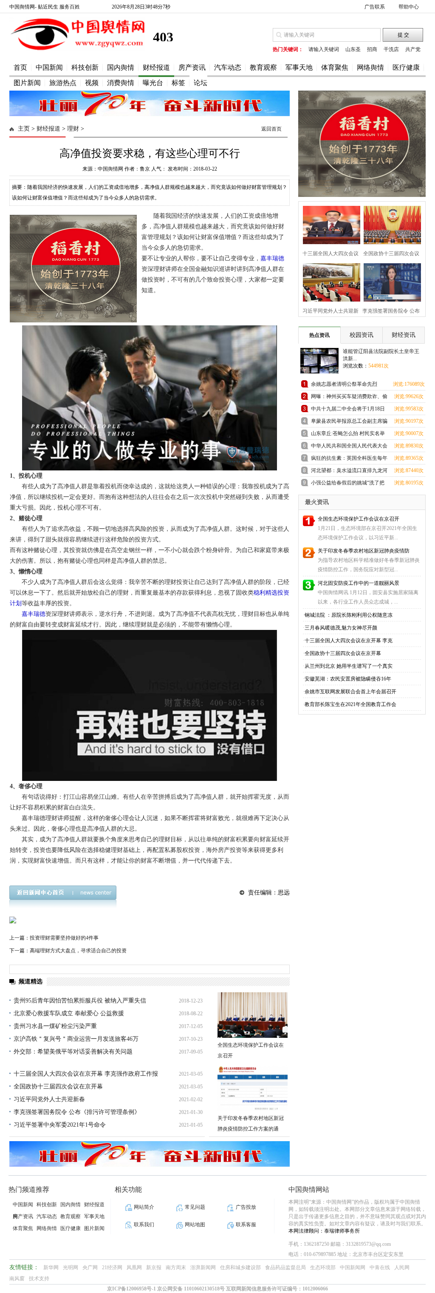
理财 (73, 128)
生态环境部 (323, 1267)
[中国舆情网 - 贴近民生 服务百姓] (77, 49)
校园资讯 (361, 335)
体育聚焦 (334, 67)
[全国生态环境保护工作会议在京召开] (253, 1015)
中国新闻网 (352, 1267)
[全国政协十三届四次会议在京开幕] (390, 224)
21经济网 (112, 1267)
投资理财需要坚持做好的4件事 (64, 938)
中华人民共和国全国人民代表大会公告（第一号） (349, 447)
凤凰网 (134, 1267)
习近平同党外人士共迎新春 (49, 1099)
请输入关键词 (323, 49)
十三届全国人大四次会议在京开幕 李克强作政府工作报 (86, 1074)
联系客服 (246, 1224)
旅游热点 (62, 82)
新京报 (153, 1267)
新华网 (51, 1267)
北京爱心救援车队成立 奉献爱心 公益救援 (69, 1013)
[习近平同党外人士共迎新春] (329, 281)
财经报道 (156, 67)
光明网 (70, 1267)
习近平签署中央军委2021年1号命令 (60, 1125)
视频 (92, 82)
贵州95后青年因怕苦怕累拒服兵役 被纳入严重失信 (80, 1000)
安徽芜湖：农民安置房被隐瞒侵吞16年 (348, 679)
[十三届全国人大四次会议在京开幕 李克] (329, 224)
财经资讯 (403, 335)
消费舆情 (120, 82)
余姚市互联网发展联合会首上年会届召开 (350, 692)
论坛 (200, 82)
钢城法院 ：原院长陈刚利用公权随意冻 (349, 615)
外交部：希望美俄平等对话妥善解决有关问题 (73, 1051)
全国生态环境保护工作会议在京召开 (358, 519)
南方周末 (176, 1267)
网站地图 (195, 1224)
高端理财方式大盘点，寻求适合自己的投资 (78, 951)
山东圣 (353, 49)
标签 (178, 82)
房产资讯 (192, 67)
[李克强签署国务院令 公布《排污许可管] (390, 281)
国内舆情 (120, 67)
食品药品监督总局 (285, 1267)
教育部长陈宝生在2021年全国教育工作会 (350, 704)
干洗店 (391, 49)
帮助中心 (408, 7)
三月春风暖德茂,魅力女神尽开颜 (341, 628)
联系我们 (144, 1224)
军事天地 (299, 67)
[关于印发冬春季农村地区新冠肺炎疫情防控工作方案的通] (253, 1088)
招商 (372, 49)
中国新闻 (49, 67)
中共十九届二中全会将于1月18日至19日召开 (348, 410)
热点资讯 (319, 335)
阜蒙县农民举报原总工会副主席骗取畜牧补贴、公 (349, 422)
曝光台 (153, 82)
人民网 (402, 1267)
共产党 (413, 49)
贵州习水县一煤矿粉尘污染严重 (55, 1026)
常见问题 (195, 1207)
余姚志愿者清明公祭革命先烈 (344, 384)
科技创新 (85, 67)
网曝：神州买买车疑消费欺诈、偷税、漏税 (349, 397)
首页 (20, 67)
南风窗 (17, 1279)
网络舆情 (370, 67)
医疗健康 (406, 67)
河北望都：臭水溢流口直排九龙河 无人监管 (349, 471)
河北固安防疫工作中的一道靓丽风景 (358, 583)
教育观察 (263, 67)
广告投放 (246, 1207)
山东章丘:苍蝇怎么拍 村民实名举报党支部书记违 (348, 434)
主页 (24, 128)
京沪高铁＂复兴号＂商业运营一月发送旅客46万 (76, 1039)
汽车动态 (227, 67)
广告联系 (374, 7)
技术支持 (39, 1279)
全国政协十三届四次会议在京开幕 (58, 1086)
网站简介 (144, 1207)
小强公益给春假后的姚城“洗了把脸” (347, 484)
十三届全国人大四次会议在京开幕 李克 (349, 641)
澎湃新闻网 (203, 1267)
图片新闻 (27, 82)
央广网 (90, 1267)
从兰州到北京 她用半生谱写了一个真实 (349, 666)
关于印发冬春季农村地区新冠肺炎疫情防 (364, 551)
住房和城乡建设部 (240, 1267)
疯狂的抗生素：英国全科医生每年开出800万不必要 (349, 459)
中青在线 (380, 1267)
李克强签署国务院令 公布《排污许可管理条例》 (77, 1112)
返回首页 (271, 129)
